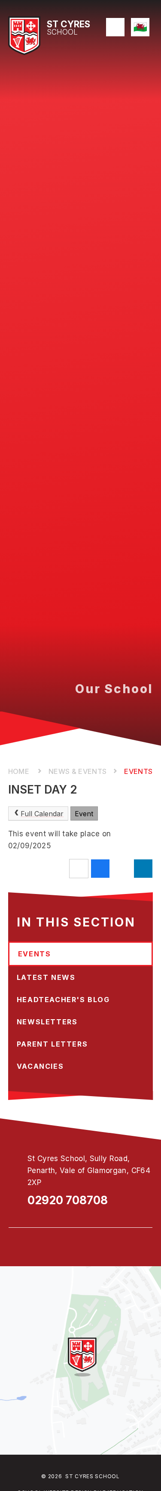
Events (138, 771)
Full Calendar (42, 813)
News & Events (77, 771)
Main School (19, 771)
